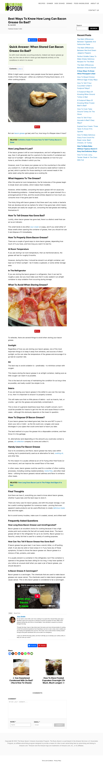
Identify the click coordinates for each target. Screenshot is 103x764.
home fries (49, 471)
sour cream (34, 227)
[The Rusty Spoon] (14, 7)
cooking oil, (59, 453)
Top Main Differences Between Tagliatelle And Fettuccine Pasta (86, 41)
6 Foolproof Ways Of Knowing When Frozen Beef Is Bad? (86, 103)
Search (79, 25)
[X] (12, 653)
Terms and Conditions (47, 760)
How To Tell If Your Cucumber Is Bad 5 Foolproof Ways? (84, 85)
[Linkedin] (19, 653)
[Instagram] (28, 653)
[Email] (31, 653)
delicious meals (59, 508)
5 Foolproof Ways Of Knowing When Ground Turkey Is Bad (86, 94)
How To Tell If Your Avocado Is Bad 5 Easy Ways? (85, 120)
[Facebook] (9, 653)
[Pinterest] (22, 653)
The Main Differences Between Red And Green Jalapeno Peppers (86, 50)
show (20, 69)
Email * (37, 722)
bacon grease (19, 133)
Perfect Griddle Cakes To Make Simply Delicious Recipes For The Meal (86, 59)
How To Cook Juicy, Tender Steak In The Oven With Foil (87, 157)
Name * (13, 722)
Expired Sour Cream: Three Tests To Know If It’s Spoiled (87, 128)
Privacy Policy (57, 760)
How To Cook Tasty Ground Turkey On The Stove (86, 111)
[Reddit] (16, 653)
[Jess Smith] (12, 620)
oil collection (19, 441)
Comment (12, 699)
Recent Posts (17, 613)
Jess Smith (13, 25)
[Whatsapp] (25, 653)
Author (10, 613)
